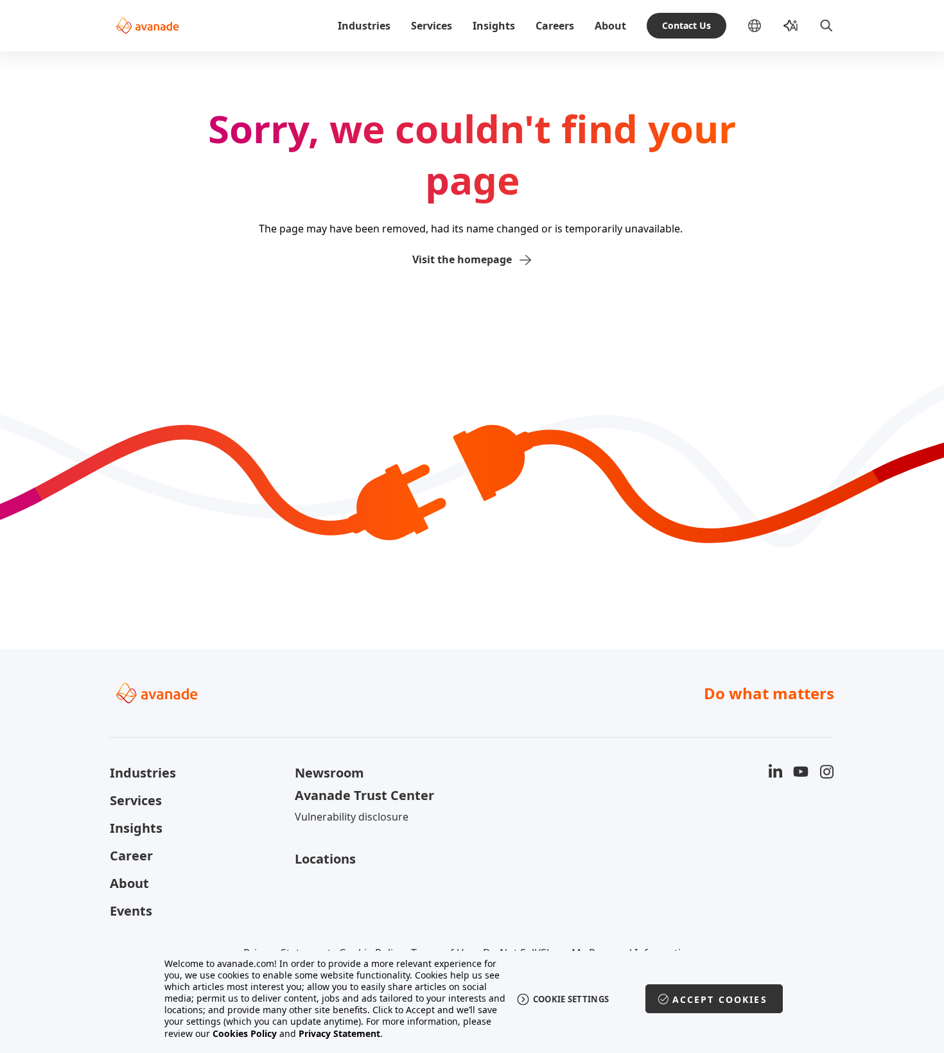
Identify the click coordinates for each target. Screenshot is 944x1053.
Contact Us (686, 25)
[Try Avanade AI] (790, 25)
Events (131, 910)
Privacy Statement (339, 1033)
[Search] (826, 25)
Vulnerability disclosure (351, 817)
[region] (472, 999)
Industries (364, 26)
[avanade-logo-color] (147, 26)
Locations (325, 858)
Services (431, 26)
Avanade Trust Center (364, 795)
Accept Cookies (719, 999)
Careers (555, 26)
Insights (494, 26)
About (610, 26)
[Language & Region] (765, 25)
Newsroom (329, 772)
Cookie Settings (571, 999)
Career (131, 855)
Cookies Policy (245, 1033)
